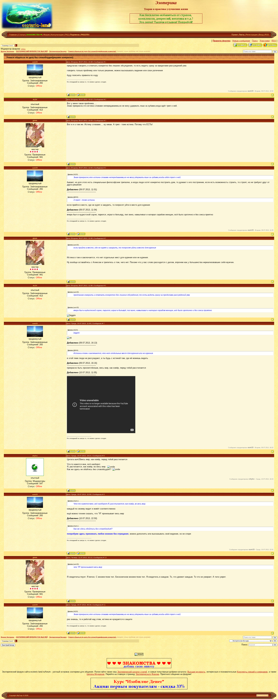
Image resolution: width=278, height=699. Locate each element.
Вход (261, 35)
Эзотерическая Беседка (57, 51)
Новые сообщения (241, 41)
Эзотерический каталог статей (132, 672)
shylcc (23, 49)
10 (106, 557)
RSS (267, 35)
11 (105, 605)
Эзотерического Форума (147, 674)
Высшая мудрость (196, 672)
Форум (46, 35)
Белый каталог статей (116, 695)
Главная (13, 35)
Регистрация (251, 35)
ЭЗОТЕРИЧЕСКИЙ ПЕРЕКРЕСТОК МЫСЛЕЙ (31, 51)
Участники (265, 41)
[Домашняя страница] (80, 94)
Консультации (57, 35)
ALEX (35, 99)
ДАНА (35, 120)
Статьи (21, 35)
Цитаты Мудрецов (95, 674)
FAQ (67, 35)
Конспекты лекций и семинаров (252, 672)
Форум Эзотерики (7, 51)
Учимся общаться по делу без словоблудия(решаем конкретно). (92, 51)
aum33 (35, 62)
